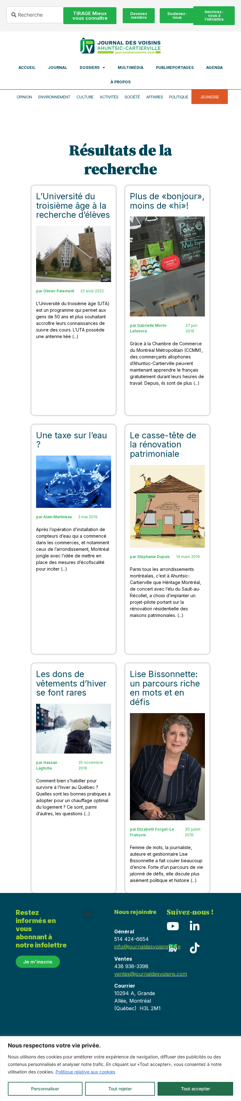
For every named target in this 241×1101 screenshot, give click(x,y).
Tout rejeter (120, 1088)
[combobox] (34, 14)
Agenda (214, 67)
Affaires (154, 96)
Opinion (24, 96)
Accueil (27, 67)
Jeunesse (209, 96)
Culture (85, 96)
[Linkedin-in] (195, 926)
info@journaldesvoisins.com (147, 946)
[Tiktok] (195, 948)
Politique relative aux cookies (85, 1071)
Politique (178, 96)
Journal (57, 67)
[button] (88, 914)
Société (132, 96)
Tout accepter (195, 1088)
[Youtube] (173, 926)
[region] (120, 1068)
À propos (120, 82)
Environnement (54, 96)
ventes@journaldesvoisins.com (150, 974)
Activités (109, 96)
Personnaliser (45, 1088)
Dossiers (89, 67)
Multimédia (130, 67)
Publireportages (175, 67)
